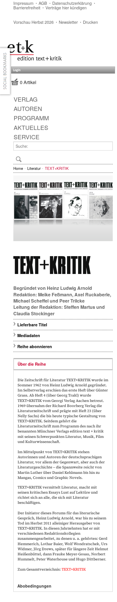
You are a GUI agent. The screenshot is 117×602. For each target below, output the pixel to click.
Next (106, 208)
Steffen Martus (79, 307)
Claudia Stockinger (34, 313)
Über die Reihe (32, 364)
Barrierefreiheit (26, 7)
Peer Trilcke (72, 300)
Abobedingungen (34, 586)
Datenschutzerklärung (72, 3)
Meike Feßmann (55, 294)
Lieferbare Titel (32, 324)
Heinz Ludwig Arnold (69, 288)
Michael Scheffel (31, 300)
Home (18, 168)
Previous (20, 208)
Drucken (90, 22)
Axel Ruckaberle (92, 294)
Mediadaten (28, 335)
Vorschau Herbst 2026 (33, 22)
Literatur (34, 168)
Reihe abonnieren (34, 346)
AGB (43, 3)
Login (16, 70)
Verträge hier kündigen (66, 7)
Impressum (23, 3)
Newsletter (68, 22)
